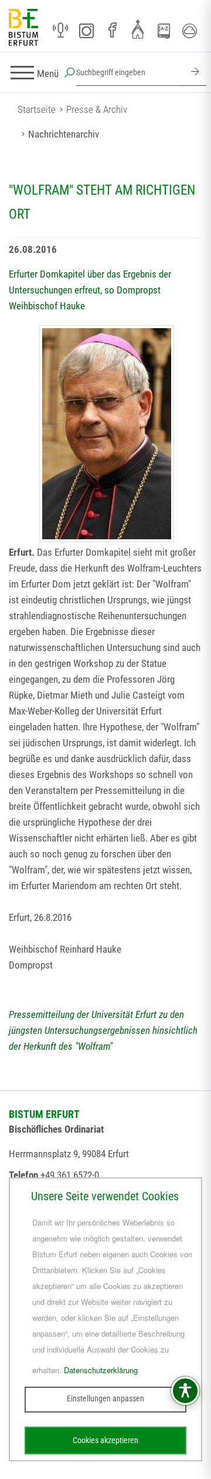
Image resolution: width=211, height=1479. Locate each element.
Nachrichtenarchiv (63, 134)
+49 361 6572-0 (69, 1175)
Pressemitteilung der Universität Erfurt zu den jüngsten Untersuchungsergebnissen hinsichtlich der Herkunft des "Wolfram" (103, 1030)
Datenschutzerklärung (101, 1369)
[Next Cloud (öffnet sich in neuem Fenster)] (189, 31)
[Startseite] (23, 28)
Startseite (37, 109)
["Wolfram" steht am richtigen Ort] (106, 433)
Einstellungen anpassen (105, 1398)
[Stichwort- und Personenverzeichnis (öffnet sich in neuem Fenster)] (163, 31)
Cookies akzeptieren (105, 1440)
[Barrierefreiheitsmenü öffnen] (185, 1391)
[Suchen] (193, 73)
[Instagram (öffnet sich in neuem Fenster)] (86, 31)
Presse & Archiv (96, 109)
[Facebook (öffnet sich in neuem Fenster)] (112, 31)
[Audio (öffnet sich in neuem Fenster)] (60, 31)
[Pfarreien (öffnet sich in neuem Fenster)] (138, 29)
